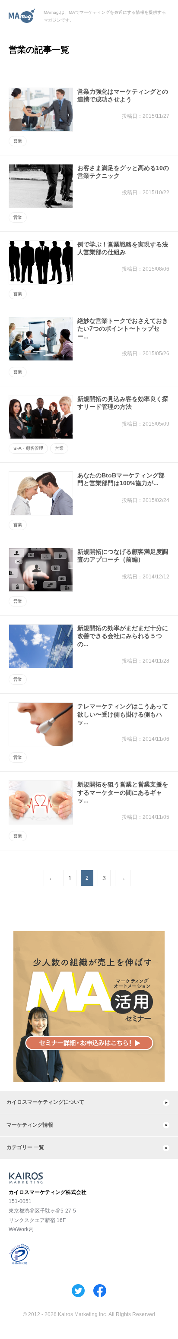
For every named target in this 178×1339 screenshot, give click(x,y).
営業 (17, 141)
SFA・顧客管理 (28, 448)
